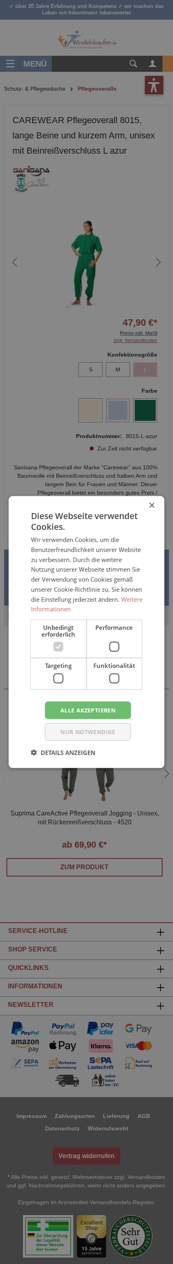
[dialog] (86, 632)
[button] (63, 752)
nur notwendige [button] (87, 732)
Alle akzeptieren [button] (87, 710)
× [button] (151, 505)
